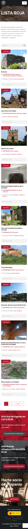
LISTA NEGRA (8, 518)
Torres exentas (19, 270)
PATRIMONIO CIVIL (8, 151)
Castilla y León (16, 350)
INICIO (6, 517)
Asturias (8, 154)
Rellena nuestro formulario (14, 433)
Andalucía (17, 273)
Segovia (10, 350)
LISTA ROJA (12, 517)
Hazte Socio (14, 499)
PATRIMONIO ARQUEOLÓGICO (11, 384)
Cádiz (15, 310)
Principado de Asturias (16, 154)
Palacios (15, 151)
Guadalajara (16, 195)
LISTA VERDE (20, 517)
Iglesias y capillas (22, 113)
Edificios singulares (19, 307)
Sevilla (12, 273)
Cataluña (15, 116)
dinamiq (16, 526)
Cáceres (15, 79)
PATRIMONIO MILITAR (8, 74)
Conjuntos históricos (19, 346)
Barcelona (10, 116)
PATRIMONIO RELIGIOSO (9, 113)
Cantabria (15, 235)
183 (18, 404)
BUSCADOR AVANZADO (18, 518)
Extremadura (21, 79)
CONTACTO (14, 520)
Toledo (13, 389)
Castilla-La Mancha (20, 389)
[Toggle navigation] (24, 3)
